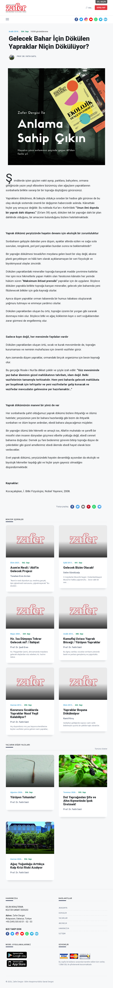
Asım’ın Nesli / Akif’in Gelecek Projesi (24, 569)
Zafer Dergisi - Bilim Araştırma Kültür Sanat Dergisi (33, 982)
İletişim (62, 934)
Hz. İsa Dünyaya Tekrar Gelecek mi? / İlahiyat (25, 640)
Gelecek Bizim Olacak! (78, 567)
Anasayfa (63, 908)
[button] (7, 18)
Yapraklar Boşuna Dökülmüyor (75, 711)
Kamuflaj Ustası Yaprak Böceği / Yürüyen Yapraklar (81, 640)
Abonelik (63, 923)
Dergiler (63, 913)
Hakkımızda (64, 928)
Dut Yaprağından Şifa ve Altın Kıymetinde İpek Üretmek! (79, 800)
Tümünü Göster (101, 749)
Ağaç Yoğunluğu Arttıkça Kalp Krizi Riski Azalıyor (27, 865)
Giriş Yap (101, 8)
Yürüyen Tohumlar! (22, 797)
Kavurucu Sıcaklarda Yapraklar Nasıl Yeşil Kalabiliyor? (24, 713)
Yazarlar (63, 918)
